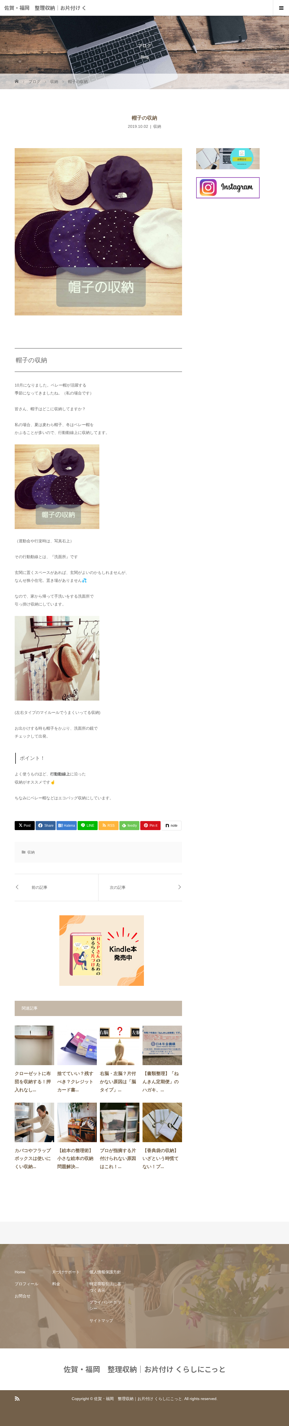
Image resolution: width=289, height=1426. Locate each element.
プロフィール (26, 1284)
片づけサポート (66, 1272)
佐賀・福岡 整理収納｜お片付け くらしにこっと (45, 15)
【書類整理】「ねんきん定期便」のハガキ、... (161, 1081)
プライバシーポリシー (105, 1305)
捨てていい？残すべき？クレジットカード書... (75, 1081)
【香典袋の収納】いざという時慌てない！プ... (161, 1158)
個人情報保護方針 (105, 1272)
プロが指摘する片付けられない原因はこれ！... (118, 1158)
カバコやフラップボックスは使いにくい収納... (33, 1158)
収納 (157, 126)
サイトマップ (101, 1320)
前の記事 (39, 887)
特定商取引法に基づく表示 (105, 1287)
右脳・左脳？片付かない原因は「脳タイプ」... (118, 1081)
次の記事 (118, 887)
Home (20, 1272)
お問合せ (22, 1296)
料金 (56, 1284)
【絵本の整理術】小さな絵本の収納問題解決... (75, 1158)
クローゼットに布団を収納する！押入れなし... (33, 1081)
